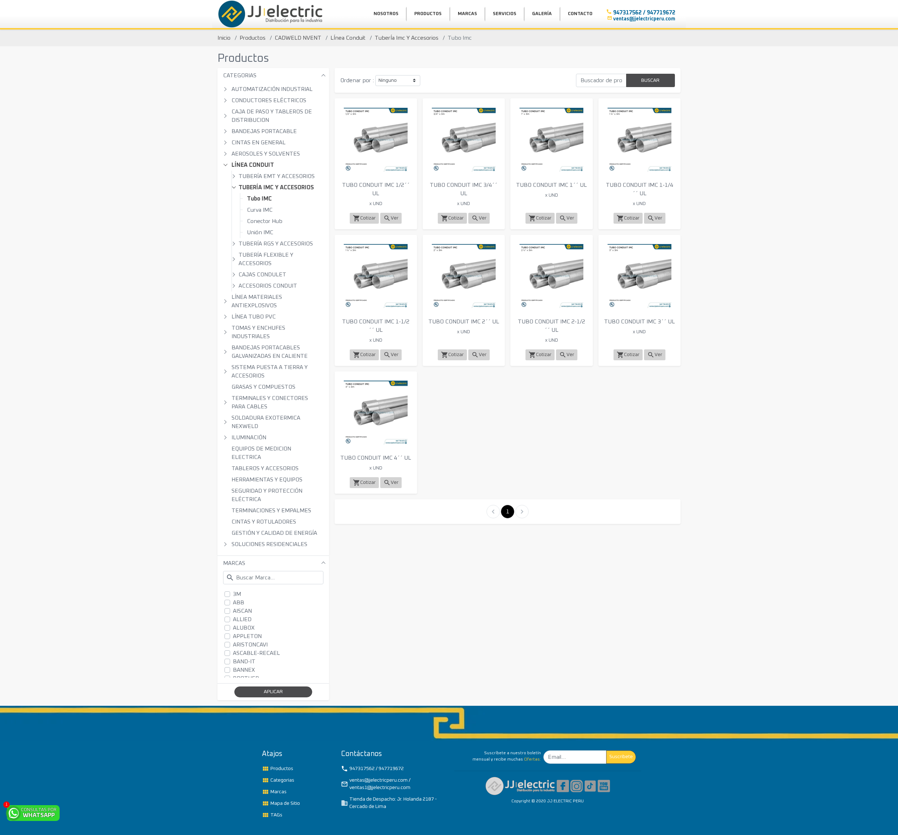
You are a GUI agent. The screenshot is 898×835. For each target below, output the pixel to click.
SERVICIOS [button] (504, 14)
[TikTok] (590, 786)
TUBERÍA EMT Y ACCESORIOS (277, 176)
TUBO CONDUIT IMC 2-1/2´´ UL (551, 326)
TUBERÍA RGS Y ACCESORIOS (276, 243)
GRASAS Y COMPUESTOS (263, 387)
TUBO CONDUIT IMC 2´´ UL (463, 321)
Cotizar (364, 218)
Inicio (223, 38)
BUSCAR (650, 80)
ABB (238, 602)
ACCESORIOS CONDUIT (268, 286)
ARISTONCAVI (250, 644)
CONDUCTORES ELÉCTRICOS (269, 100)
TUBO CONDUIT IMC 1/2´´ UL (376, 189)
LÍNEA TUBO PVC (254, 317)
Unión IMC (260, 232)
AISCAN (242, 611)
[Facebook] (563, 786)
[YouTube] (604, 786)
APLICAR (273, 691)
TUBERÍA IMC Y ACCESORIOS (276, 187)
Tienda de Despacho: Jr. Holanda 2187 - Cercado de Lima (389, 803)
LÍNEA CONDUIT (253, 165)
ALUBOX (244, 628)
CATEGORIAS (239, 75)
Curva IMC (260, 210)
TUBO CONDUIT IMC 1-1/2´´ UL (375, 326)
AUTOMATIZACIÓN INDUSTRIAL (272, 89)
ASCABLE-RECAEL (256, 653)
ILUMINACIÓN (249, 437)
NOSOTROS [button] (386, 14)
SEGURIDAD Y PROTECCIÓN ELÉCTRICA (267, 495)
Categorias (278, 780)
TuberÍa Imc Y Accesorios (406, 38)
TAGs (272, 814)
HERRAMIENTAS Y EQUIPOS (267, 479)
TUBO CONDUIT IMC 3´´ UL (639, 321)
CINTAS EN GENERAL (259, 142)
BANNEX (244, 670)
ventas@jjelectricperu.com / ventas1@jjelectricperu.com (375, 784)
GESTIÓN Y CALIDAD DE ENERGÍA (274, 533)
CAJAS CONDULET (262, 274)
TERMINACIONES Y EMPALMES (271, 510)
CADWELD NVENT (298, 38)
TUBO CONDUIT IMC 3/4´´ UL (463, 189)
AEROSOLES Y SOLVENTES (266, 154)
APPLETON (247, 636)
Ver (390, 218)
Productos (253, 38)
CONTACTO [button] (580, 14)
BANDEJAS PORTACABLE (264, 131)
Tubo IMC (259, 199)
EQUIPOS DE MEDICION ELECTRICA (261, 453)
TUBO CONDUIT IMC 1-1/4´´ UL (639, 189)
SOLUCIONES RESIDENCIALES (269, 544)
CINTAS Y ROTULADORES (264, 522)
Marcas (274, 791)
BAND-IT (244, 661)
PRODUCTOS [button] (428, 14)
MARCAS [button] (467, 14)
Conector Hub (264, 221)
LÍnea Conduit (348, 38)
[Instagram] (576, 786)
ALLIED (242, 619)
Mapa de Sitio (281, 803)
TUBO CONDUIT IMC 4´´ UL (375, 458)
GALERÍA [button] (542, 14)
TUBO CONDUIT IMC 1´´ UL (551, 185)
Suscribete (621, 756)
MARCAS (234, 563)
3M (237, 594)
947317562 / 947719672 (372, 768)
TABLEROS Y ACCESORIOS (265, 468)
